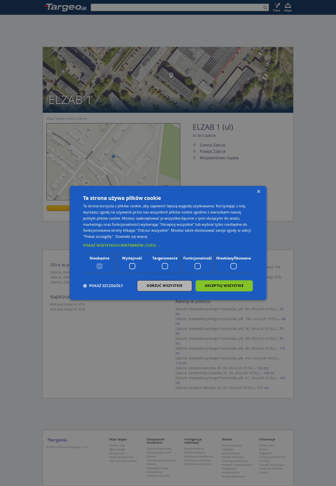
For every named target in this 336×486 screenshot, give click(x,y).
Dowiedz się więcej (131, 236)
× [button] (258, 192)
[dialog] (168, 243)
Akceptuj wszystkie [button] (224, 285)
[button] (168, 245)
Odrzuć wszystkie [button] (164, 285)
